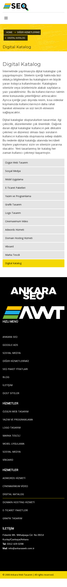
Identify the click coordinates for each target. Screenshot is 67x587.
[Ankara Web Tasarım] (33, 312)
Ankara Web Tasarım (21, 574)
